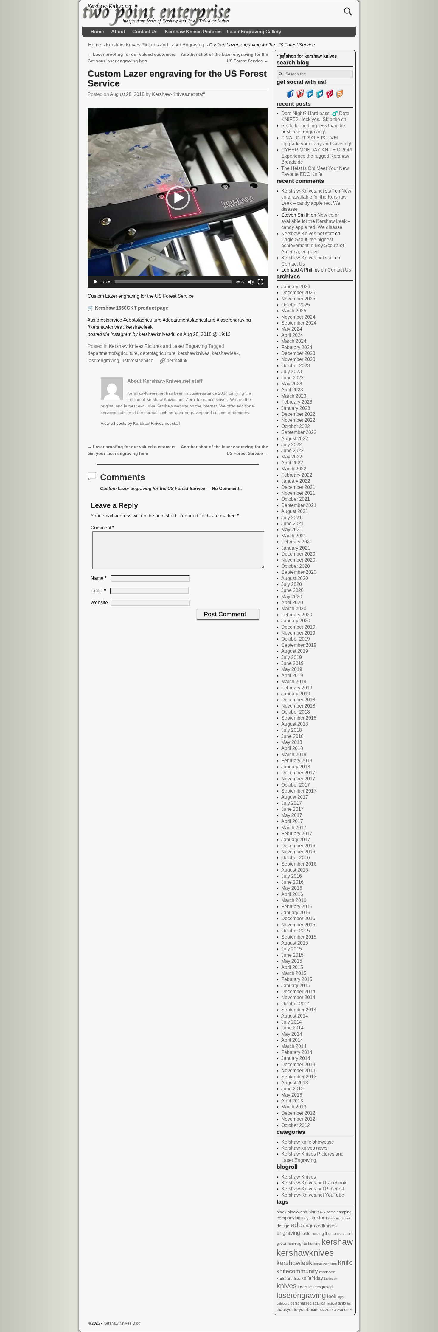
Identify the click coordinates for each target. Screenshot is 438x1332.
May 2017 (291, 815)
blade (313, 1211)
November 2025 (298, 298)
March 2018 (293, 754)
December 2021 (298, 487)
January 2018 (295, 766)
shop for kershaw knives (311, 55)
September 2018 (298, 717)
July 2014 (291, 1021)
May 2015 (291, 961)
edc (296, 1225)
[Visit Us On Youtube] (300, 96)
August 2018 (294, 724)
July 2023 (291, 371)
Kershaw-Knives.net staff (307, 190)
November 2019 (298, 632)
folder (306, 1233)
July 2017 (291, 803)
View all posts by (140, 423)
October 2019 (295, 638)
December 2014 (298, 991)
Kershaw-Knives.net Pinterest (312, 1188)
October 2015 (295, 930)
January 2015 (295, 985)
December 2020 (298, 553)
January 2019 (295, 693)
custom (319, 1217)
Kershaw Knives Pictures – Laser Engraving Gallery (223, 31)
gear (317, 1234)
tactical (332, 1303)
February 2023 (296, 401)
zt (351, 1309)
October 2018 (295, 711)
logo (341, 1297)
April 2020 (292, 602)
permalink (177, 360)
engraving (288, 1233)
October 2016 (295, 857)
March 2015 (293, 973)
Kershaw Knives (298, 1176)
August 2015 (294, 942)
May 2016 (291, 888)
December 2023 (298, 353)
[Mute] (251, 282)
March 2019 (293, 681)
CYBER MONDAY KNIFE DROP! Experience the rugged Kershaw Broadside (316, 156)
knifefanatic (327, 1272)
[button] (178, 198)
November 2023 (298, 359)
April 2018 (292, 748)
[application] (178, 198)
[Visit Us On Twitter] (319, 96)
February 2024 (296, 347)
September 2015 (298, 936)
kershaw (337, 1241)
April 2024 (292, 335)
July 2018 (291, 730)
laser (302, 1286)
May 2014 (291, 1034)
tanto (342, 1303)
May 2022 (291, 456)
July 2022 (291, 444)
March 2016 (293, 900)
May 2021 (291, 529)
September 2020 (298, 572)
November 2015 (298, 924)
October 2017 (295, 784)
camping (344, 1212)
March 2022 (293, 468)
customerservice (340, 1218)
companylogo (290, 1217)
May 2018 (291, 742)
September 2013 (298, 1076)
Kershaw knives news (304, 1147)
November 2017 (298, 778)
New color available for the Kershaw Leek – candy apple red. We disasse (315, 221)
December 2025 (298, 292)
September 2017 (298, 790)
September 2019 (298, 645)
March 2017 (293, 827)
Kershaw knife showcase (307, 1142)
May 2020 (291, 596)
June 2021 (292, 523)
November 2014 (298, 997)
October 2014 (295, 1003)
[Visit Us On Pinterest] (329, 96)
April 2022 (292, 462)
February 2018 (296, 760)
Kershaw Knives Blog (121, 1323)
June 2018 (292, 736)
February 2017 (296, 833)
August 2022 (294, 438)
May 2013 (291, 1094)
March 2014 (293, 1046)
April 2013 (292, 1100)
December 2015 (298, 918)
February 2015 (296, 979)
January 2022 (295, 480)
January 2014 (295, 1058)
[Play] (95, 282)
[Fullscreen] (260, 282)
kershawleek (225, 353)
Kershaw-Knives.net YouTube (312, 1195)
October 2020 (295, 566)
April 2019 (292, 675)
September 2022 (298, 432)
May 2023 (291, 383)
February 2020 (296, 614)
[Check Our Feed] (339, 96)
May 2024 (291, 328)
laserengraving (103, 360)
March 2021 (293, 535)
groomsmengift (340, 1234)
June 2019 (292, 663)
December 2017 (298, 772)
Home (97, 31)
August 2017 (294, 797)
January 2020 (295, 620)
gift (324, 1233)
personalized (301, 1303)
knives (286, 1286)
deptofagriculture (157, 353)
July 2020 (291, 584)
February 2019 (296, 687)
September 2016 (298, 863)
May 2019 (291, 669)
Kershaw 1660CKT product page (131, 308)
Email (98, 590)
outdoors (283, 1303)
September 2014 (298, 1009)
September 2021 (298, 505)
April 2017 (292, 821)
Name (99, 578)
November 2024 (298, 317)
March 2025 (293, 310)
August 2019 (294, 651)
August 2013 (294, 1082)
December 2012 (298, 1113)
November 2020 (298, 559)
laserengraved (320, 1287)
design (283, 1225)
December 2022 (298, 414)
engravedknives (320, 1225)
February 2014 (296, 1052)
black (281, 1212)
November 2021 (298, 493)
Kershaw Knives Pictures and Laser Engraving (155, 44)
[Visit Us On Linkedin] (310, 96)
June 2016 (292, 882)
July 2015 (291, 948)
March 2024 (293, 341)
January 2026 (295, 286)
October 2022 (295, 426)
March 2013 (293, 1106)
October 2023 (295, 365)
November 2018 (298, 705)
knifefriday (312, 1278)
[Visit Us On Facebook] (290, 96)
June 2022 (292, 450)
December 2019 (298, 626)
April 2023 (292, 389)
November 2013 (298, 1070)
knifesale (330, 1278)
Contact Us (145, 31)
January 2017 (295, 839)
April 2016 (292, 894)
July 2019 (291, 657)
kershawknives (193, 353)
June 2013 (292, 1088)
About (118, 31)
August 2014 (294, 1015)
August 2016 (294, 869)
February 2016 (296, 906)
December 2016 (298, 845)
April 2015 (292, 967)
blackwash (297, 1212)
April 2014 (292, 1040)
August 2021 (294, 511)
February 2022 (296, 474)
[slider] (173, 281)
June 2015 (292, 955)
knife (345, 1262)
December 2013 (298, 1064)
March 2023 (293, 395)
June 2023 (292, 377)
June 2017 (292, 809)
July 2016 (291, 876)
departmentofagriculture (113, 353)
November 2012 (298, 1119)
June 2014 (292, 1027)
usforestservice (137, 360)
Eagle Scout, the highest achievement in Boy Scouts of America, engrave (312, 245)
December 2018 (298, 699)
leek (331, 1296)
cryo (307, 1218)
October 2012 (295, 1125)
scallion (319, 1303)
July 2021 (291, 517)
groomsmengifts (292, 1243)
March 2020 (293, 608)
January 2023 (295, 408)
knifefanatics (288, 1278)
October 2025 (295, 304)
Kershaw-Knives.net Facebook (313, 1182)
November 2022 (298, 420)
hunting (314, 1243)
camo (331, 1212)
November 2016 (298, 851)
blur (322, 1212)
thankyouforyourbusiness (300, 1309)
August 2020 (294, 578)
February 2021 (296, 541)
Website (99, 602)
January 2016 (295, 912)
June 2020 (292, 590)
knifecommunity (297, 1271)
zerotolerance (336, 1309)
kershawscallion (325, 1264)
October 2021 (295, 499)
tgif (349, 1303)
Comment (102, 527)
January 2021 (295, 548)
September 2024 (298, 322)
